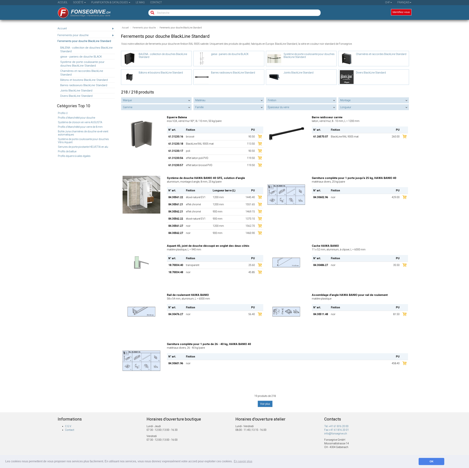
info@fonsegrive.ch (335, 433)
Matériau (200, 100)
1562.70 (250, 225)
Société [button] (78, 2)
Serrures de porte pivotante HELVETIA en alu (83, 146)
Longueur (345, 107)
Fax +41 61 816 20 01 (336, 429)
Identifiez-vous (401, 12)
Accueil (63, 2)
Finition (272, 100)
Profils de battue (67, 151)
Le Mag (140, 2)
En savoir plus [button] (243, 461)
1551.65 (250, 204)
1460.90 (250, 233)
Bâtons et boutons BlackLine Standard (84, 80)
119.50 (251, 158)
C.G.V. (68, 426)
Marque (127, 100)
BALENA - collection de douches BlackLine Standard (86, 49)
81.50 (396, 314)
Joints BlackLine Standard (76, 90)
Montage (345, 100)
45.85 (251, 272)
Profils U (63, 113)
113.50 (251, 143)
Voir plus (265, 403)
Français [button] (403, 2)
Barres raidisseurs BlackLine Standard (83, 85)
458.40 (396, 363)
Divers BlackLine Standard (76, 96)
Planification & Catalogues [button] (109, 2)
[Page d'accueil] (81, 11)
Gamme (127, 107)
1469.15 (250, 211)
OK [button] (431, 461)
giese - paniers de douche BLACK (81, 56)
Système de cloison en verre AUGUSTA (80, 122)
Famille (199, 107)
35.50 (396, 265)
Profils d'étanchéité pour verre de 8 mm (80, 126)
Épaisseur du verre (278, 107)
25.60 (251, 265)
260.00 (396, 136)
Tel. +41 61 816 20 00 (336, 426)
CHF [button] (387, 2)
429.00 (396, 197)
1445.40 (250, 197)
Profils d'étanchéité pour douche (76, 117)
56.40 (251, 314)
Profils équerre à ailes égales (74, 156)
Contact (156, 2)
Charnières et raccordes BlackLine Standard (81, 72)
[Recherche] (151, 13)
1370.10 (250, 218)
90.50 (251, 136)
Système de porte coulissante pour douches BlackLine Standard (82, 63)
